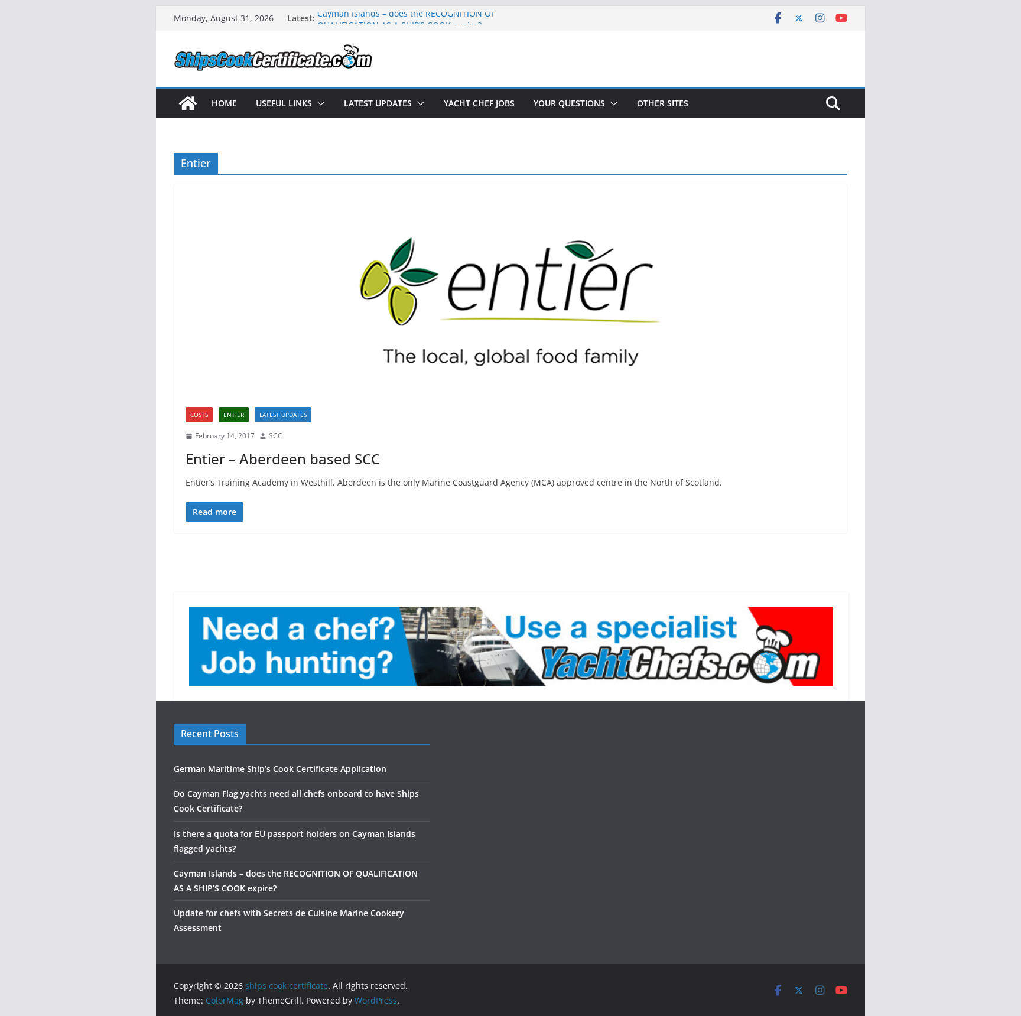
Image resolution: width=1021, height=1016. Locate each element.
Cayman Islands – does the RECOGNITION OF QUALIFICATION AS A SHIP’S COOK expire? (406, 23)
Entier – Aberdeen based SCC (283, 458)
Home (224, 103)
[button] (318, 103)
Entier (233, 415)
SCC (275, 436)
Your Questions (569, 103)
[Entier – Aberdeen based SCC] (510, 301)
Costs (199, 415)
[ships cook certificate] (188, 103)
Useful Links (284, 103)
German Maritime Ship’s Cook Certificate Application (280, 768)
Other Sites (662, 103)
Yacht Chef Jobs (479, 103)
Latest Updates (378, 103)
